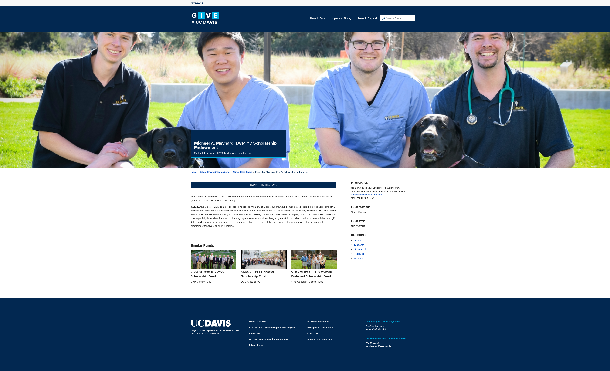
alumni (358, 240)
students (359, 245)
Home (194, 172)
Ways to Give (317, 18)
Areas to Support (367, 18)
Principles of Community (320, 327)
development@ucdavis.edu (378, 345)
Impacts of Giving (341, 18)
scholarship (360, 249)
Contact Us (313, 333)
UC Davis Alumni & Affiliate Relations (268, 339)
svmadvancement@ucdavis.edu (366, 194)
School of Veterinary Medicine (215, 172)
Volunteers (254, 333)
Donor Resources (258, 321)
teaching (359, 254)
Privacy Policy (256, 345)
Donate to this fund (263, 185)
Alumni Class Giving (242, 172)
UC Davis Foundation (318, 321)
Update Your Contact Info (320, 339)
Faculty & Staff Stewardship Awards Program (272, 327)
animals (358, 258)
